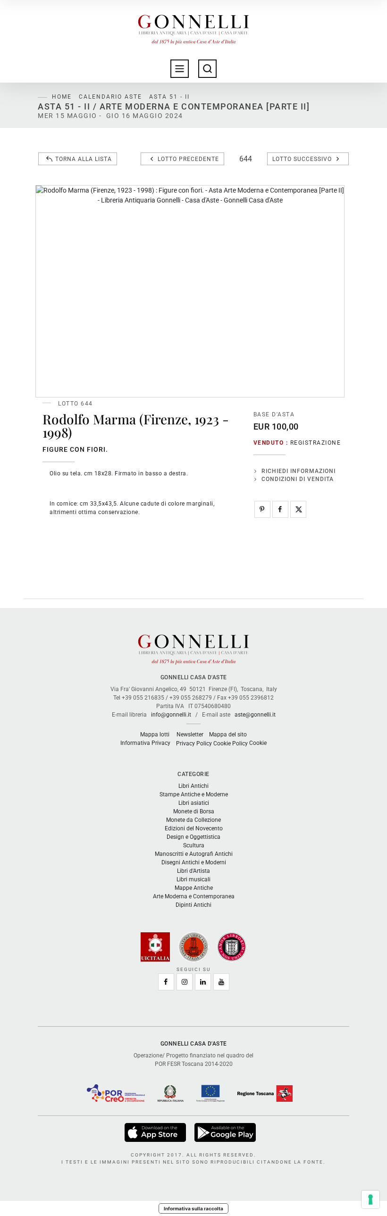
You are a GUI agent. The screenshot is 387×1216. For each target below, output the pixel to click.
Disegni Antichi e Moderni (193, 862)
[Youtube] (221, 981)
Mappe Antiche (194, 888)
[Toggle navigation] (179, 68)
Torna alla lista (83, 159)
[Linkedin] (203, 981)
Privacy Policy (194, 743)
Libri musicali (193, 879)
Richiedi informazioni (298, 471)
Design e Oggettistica (193, 837)
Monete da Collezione (193, 820)
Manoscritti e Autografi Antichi (194, 854)
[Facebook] (280, 509)
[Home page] (193, 27)
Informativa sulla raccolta (193, 1208)
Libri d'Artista (193, 871)
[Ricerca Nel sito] (207, 68)
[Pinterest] (262, 509)
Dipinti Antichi (193, 905)
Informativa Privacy (145, 743)
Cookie (258, 743)
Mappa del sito (228, 734)
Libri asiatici (193, 803)
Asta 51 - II (169, 96)
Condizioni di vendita (297, 479)
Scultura (193, 845)
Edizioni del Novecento (194, 828)
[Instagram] (185, 981)
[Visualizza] (156, 1132)
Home (62, 96)
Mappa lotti (154, 734)
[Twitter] (298, 509)
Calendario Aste (110, 96)
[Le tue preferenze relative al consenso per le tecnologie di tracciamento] (370, 1199)
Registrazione (315, 442)
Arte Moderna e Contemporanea (194, 896)
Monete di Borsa (193, 811)
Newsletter (190, 734)
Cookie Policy (230, 743)
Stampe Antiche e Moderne (194, 794)
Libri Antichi (193, 786)
